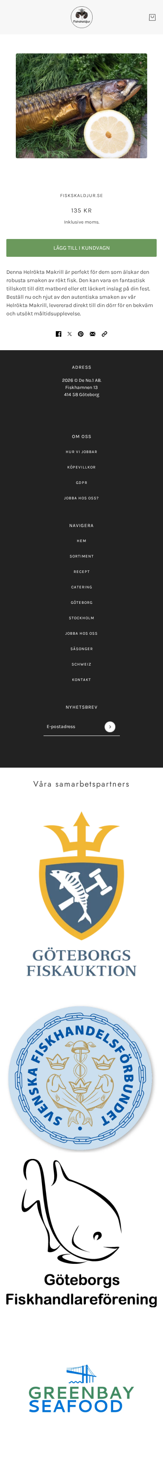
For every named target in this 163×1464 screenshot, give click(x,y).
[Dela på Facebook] (58, 333)
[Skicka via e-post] (93, 333)
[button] (104, 333)
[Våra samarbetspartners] (81, 898)
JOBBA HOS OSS (81, 633)
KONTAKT (81, 679)
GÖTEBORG (82, 602)
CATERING (81, 587)
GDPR (81, 482)
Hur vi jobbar (81, 451)
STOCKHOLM (81, 618)
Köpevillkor (81, 467)
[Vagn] (152, 17)
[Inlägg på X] (69, 333)
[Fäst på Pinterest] (81, 333)
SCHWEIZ (81, 664)
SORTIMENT (82, 556)
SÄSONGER (81, 649)
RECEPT (82, 571)
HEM (81, 541)
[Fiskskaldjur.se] (82, 17)
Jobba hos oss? (81, 498)
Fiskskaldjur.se (81, 195)
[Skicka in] (109, 726)
